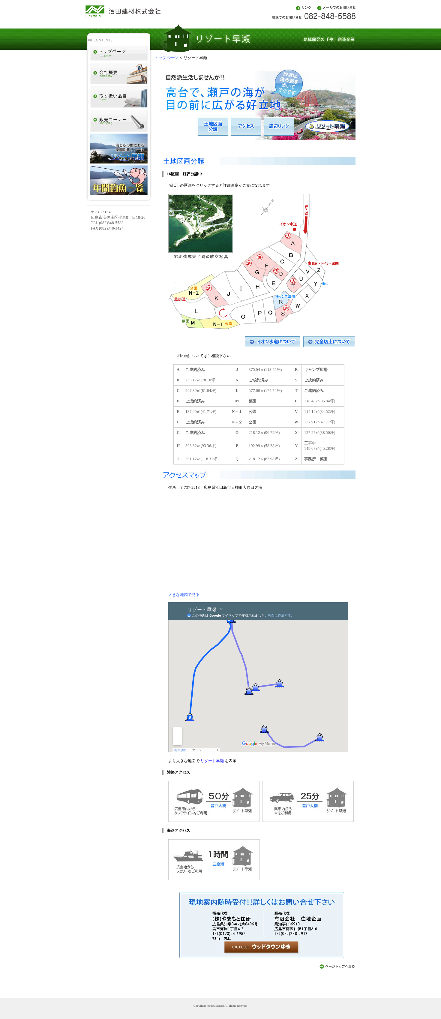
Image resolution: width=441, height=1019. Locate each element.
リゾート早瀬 (212, 761)
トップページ (166, 58)
